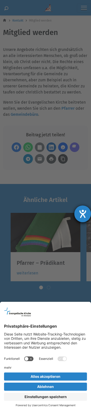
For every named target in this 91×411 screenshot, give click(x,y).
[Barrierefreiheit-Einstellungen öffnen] (82, 213)
